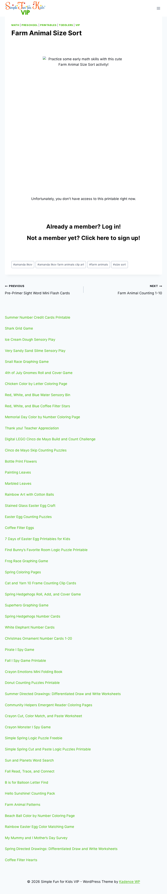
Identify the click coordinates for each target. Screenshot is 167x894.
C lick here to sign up (109, 237)
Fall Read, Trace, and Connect (29, 771)
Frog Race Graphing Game (26, 561)
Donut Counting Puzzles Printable (32, 683)
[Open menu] (158, 8)
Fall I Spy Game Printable (25, 661)
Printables (48, 25)
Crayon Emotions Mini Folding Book (33, 672)
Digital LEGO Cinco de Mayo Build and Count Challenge (50, 439)
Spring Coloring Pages (23, 572)
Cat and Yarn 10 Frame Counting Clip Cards (40, 583)
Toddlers (66, 25)
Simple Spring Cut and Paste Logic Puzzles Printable (48, 749)
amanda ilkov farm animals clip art (60, 264)
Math (15, 25)
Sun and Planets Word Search (29, 760)
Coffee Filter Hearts (21, 860)
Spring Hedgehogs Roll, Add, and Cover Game (43, 594)
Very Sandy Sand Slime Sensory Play (35, 351)
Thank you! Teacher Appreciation (32, 428)
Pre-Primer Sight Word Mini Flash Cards (37, 289)
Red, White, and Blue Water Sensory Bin (37, 395)
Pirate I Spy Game (19, 650)
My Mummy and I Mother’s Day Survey (36, 838)
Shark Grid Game (19, 328)
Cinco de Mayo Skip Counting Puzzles (36, 450)
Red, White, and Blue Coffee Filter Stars (37, 406)
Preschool (30, 25)
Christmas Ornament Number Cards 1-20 (38, 638)
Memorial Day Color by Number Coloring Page (42, 417)
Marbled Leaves (18, 483)
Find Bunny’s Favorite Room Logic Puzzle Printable (46, 550)
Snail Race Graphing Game (27, 362)
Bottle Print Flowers (21, 461)
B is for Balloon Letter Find (26, 782)
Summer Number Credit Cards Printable (37, 317)
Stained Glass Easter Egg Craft (30, 506)
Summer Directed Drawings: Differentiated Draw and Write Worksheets (63, 694)
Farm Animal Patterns (22, 805)
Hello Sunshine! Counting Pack (30, 793)
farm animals (98, 264)
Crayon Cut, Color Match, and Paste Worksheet (43, 716)
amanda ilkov (22, 264)
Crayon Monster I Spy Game (28, 727)
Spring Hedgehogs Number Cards (32, 616)
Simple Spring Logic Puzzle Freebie (33, 738)
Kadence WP (129, 882)
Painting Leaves (18, 472)
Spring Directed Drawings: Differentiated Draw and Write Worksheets (61, 849)
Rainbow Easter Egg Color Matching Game (39, 827)
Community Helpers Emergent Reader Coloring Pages (48, 705)
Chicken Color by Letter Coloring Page (36, 384)
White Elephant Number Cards (30, 627)
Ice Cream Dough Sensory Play (30, 339)
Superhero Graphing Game (26, 605)
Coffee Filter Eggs (19, 528)
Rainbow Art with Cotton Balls (29, 494)
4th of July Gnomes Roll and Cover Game (39, 373)
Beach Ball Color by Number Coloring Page (40, 816)
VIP (78, 25)
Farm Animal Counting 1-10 (140, 289)
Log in (110, 226)
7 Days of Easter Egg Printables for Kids (37, 539)
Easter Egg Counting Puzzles (28, 517)
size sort (119, 264)
